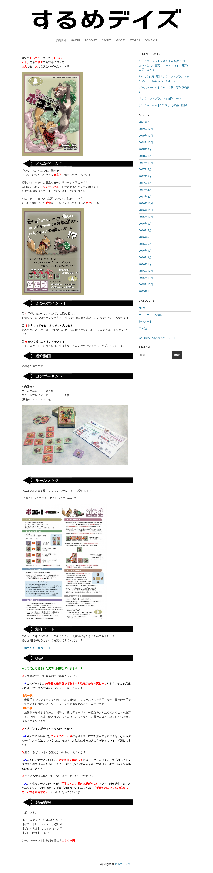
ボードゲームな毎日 (151, 315)
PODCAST (91, 40)
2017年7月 (145, 169)
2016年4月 (145, 250)
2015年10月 (146, 284)
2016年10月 (146, 217)
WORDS (135, 40)
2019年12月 (146, 129)
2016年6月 (145, 237)
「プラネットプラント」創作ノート (160, 98)
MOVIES (121, 40)
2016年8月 (145, 223)
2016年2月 (145, 257)
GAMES (75, 40)
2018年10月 (146, 142)
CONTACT (151, 40)
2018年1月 (145, 156)
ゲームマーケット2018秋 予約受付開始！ (164, 105)
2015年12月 (146, 271)
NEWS (142, 308)
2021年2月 (145, 122)
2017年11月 (146, 163)
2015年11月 (146, 278)
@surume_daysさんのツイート (157, 338)
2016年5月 (145, 244)
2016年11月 (146, 210)
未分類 (143, 328)
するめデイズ (123, 864)
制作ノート (145, 321)
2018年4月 (145, 149)
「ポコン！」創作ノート (36, 648)
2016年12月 (146, 203)
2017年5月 (145, 176)
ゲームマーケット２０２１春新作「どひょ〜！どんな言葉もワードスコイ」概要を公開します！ (164, 65)
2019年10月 (146, 135)
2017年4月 (145, 183)
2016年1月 (145, 264)
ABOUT (106, 40)
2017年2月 (145, 196)
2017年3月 (145, 190)
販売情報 (61, 40)
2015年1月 (145, 291)
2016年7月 (145, 230)
